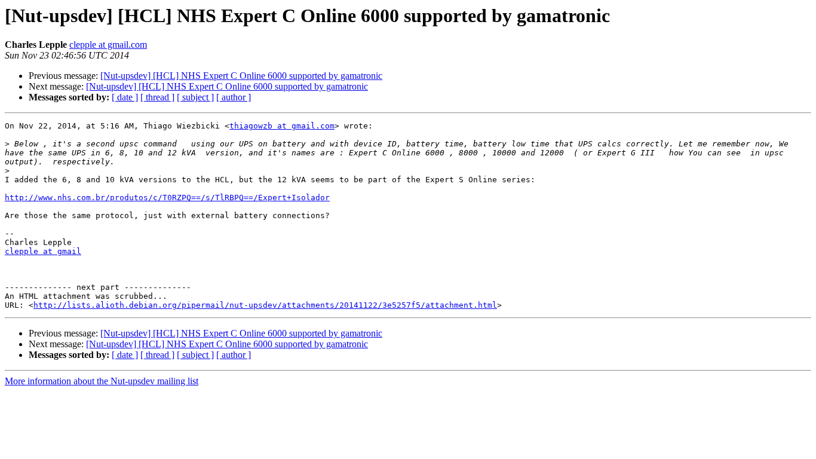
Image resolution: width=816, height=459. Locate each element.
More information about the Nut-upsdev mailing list (101, 381)
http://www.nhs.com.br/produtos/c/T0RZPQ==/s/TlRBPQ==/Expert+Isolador (167, 197)
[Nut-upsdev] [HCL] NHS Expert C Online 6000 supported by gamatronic (241, 76)
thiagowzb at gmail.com (282, 125)
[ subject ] (195, 97)
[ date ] (125, 97)
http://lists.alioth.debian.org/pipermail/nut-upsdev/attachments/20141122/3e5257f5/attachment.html (265, 305)
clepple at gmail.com (108, 44)
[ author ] (233, 97)
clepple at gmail (43, 251)
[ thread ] (157, 97)
